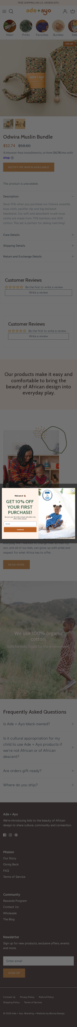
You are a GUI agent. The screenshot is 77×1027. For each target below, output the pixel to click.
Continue (20, 530)
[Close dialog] (72, 490)
